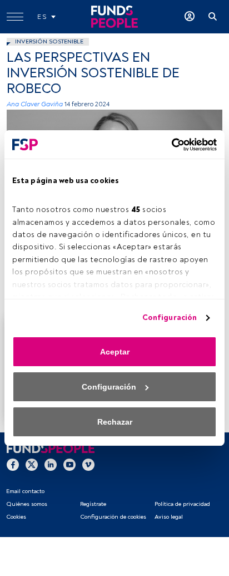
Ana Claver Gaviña (35, 104)
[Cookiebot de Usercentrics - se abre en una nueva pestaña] (168, 144)
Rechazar (114, 421)
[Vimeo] (88, 464)
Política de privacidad (182, 504)
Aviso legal (169, 516)
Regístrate (93, 504)
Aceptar (115, 351)
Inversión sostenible (49, 41)
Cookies (16, 516)
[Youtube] (69, 464)
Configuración (169, 317)
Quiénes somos (26, 504)
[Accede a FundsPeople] (190, 17)
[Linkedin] (50, 464)
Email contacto (25, 491)
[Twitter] (32, 464)
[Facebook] (13, 464)
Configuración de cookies (113, 516)
